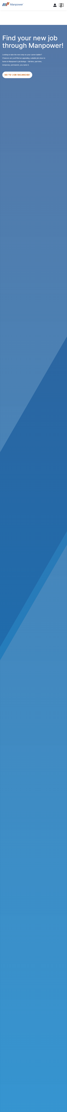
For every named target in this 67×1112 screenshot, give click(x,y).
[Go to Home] (12, 5)
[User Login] (55, 6)
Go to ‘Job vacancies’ (17, 75)
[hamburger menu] (61, 5)
